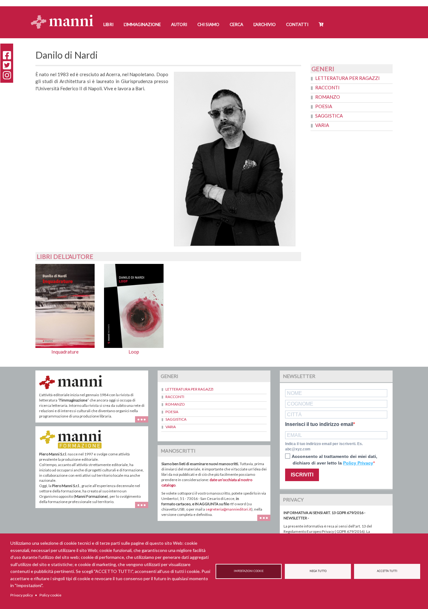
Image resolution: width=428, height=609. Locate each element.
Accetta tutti (387, 571)
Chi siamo (208, 24)
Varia (322, 125)
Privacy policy (21, 595)
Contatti (297, 24)
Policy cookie (50, 595)
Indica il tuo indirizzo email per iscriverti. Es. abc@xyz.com (324, 446)
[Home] (64, 15)
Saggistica (329, 115)
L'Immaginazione (142, 24)
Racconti (327, 87)
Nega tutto (318, 571)
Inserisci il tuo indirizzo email (319, 424)
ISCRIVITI (302, 474)
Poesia (323, 106)
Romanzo (327, 97)
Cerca (236, 24)
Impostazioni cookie (249, 571)
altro (144, 508)
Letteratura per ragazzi (347, 78)
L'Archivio (264, 24)
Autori (179, 24)
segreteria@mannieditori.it (228, 509)
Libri (108, 24)
